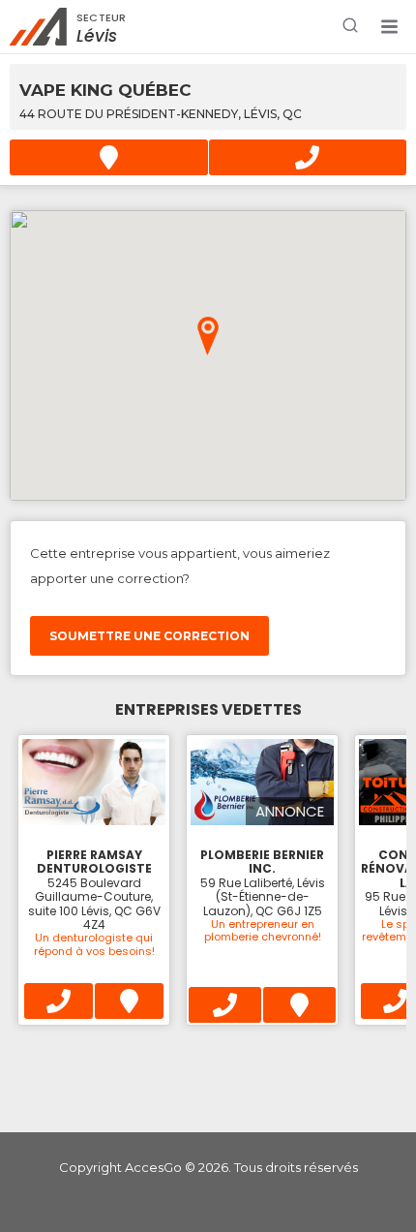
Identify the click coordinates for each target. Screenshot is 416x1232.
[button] (388, 27)
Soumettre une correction (149, 636)
